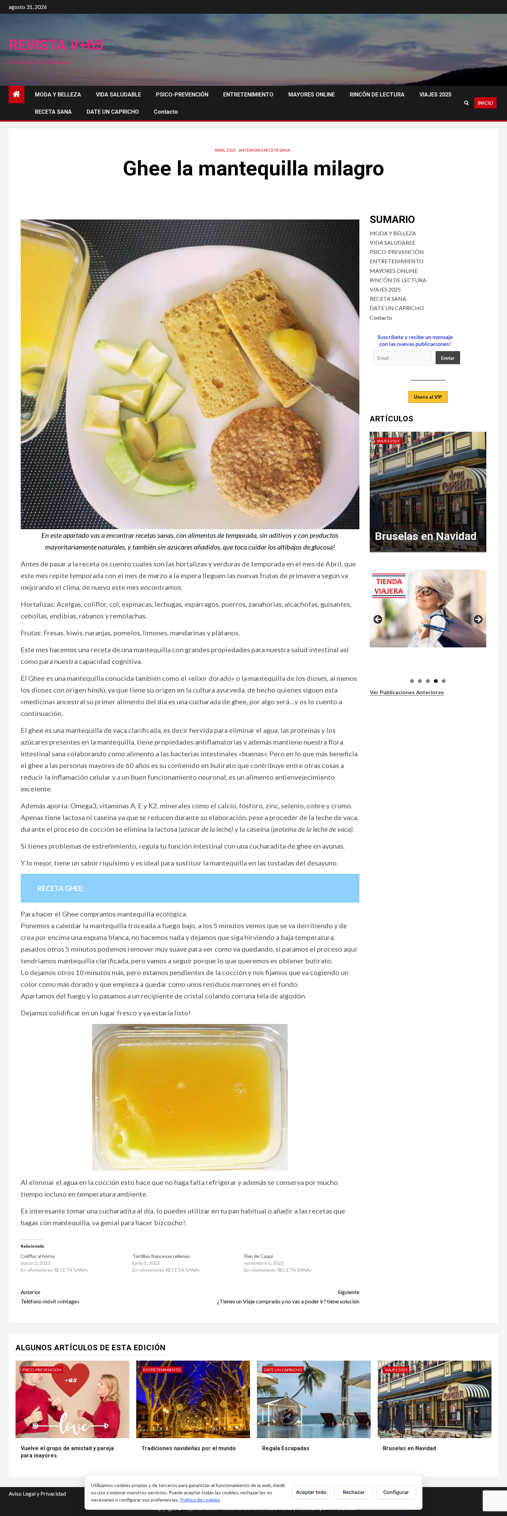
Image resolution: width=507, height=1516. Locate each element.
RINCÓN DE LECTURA (377, 94)
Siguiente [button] (478, 620)
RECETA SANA (53, 112)
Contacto (166, 112)
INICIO (485, 103)
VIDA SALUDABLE (118, 94)
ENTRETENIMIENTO (248, 94)
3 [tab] (428, 681)
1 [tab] (412, 681)
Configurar (396, 1492)
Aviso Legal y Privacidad (37, 1493)
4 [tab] (436, 681)
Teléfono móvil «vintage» (50, 1296)
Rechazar (354, 1492)
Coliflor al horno (38, 1256)
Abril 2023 (225, 150)
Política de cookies (200, 1500)
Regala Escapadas (285, 1448)
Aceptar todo (311, 1492)
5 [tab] (444, 681)
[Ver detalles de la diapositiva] (428, 608)
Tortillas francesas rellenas (161, 1256)
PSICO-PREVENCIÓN (182, 94)
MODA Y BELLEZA (58, 94)
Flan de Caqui (258, 1256)
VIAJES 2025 (435, 94)
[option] (428, 495)
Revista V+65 (56, 45)
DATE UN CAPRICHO (113, 112)
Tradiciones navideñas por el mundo (188, 1448)
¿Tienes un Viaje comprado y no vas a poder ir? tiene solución (288, 1296)
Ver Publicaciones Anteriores (407, 692)
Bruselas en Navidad (426, 536)
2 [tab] (420, 681)
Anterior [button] (378, 620)
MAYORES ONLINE (311, 94)
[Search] (466, 103)
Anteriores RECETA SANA (264, 150)
